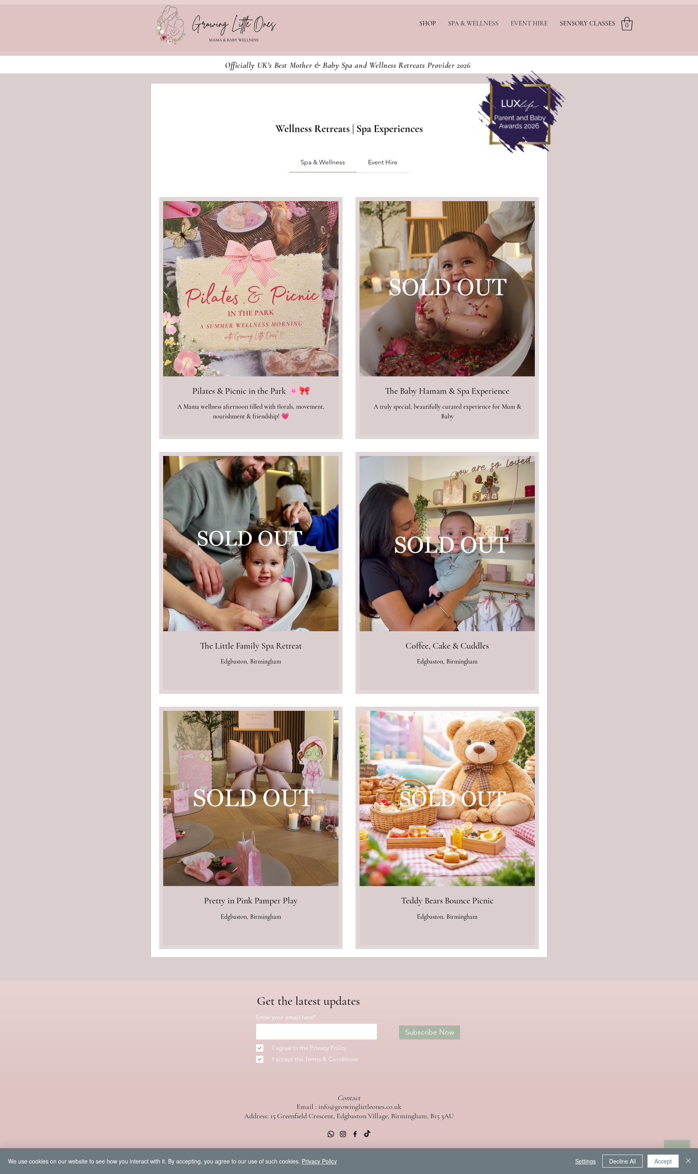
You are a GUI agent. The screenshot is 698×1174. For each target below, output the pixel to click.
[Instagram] (343, 1134)
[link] (323, 162)
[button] (627, 23)
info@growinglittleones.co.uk (360, 1106)
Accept (663, 1161)
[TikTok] (367, 1134)
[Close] (688, 1161)
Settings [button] (585, 1161)
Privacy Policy (319, 1161)
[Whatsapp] (331, 1134)
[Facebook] (355, 1134)
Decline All (622, 1161)
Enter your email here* (286, 1017)
